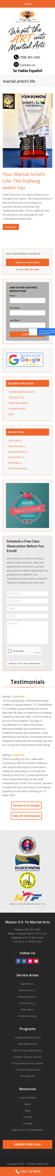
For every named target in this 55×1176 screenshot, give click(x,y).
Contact (27, 1117)
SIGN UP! (27, 334)
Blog (27, 1110)
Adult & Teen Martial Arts (27, 1050)
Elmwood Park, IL (18, 451)
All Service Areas (17, 468)
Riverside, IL (15, 463)
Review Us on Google (26, 805)
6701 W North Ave (33, 937)
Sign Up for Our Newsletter (27, 1129)
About (27, 1104)
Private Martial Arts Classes (27, 1063)
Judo (11, 414)
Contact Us (27, 65)
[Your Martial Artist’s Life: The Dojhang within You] (27, 165)
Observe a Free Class (28, 262)
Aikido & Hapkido (18, 403)
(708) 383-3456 (30, 57)
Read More (10, 226)
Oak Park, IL (15, 440)
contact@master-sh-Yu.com (31, 933)
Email (12, 295)
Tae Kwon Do (16, 397)
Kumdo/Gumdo (17, 408)
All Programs (27, 1076)
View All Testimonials (26, 816)
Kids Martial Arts (27, 1044)
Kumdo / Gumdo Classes (27, 1057)
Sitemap (27, 1123)
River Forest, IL (17, 446)
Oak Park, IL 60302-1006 (27, 941)
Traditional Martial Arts (21, 391)
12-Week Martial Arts (27, 1069)
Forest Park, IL (16, 457)
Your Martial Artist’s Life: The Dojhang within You (24, 181)
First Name (15, 308)
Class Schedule (27, 1097)
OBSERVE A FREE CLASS (27, 1144)
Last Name (15, 320)
